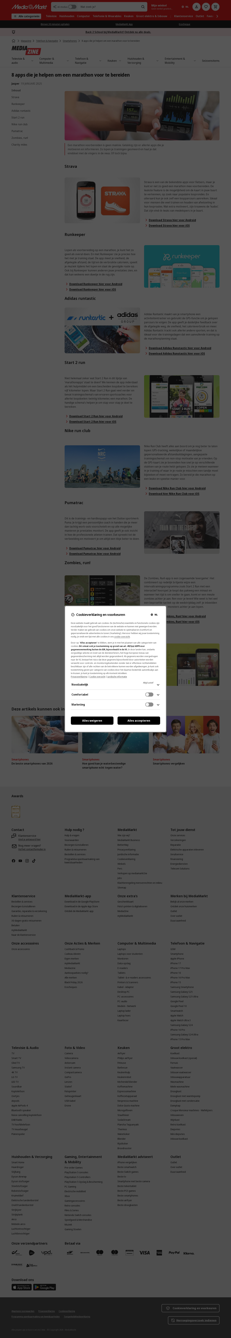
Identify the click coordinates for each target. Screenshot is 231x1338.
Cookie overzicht (97, 676)
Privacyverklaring (79, 676)
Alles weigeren (92, 720)
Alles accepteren (139, 720)
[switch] (149, 694)
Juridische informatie (117, 676)
